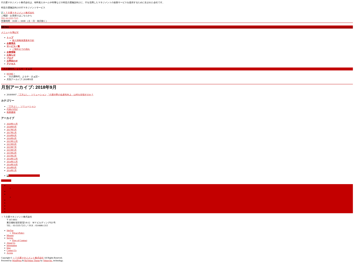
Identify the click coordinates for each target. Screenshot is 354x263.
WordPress (17, 260)
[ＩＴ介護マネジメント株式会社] (17, 13)
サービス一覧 (13, 194)
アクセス (11, 211)
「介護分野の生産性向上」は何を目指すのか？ (70, 94)
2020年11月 (12, 124)
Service (10, 238)
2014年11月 (12, 162)
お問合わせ (12, 209)
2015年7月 (12, 147)
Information (12, 245)
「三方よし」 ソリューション (31, 94)
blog (9, 248)
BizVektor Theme (32, 260)
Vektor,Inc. (48, 260)
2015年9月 (12, 144)
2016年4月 (12, 138)
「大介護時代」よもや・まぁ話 (22, 206)
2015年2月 (12, 156)
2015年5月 (12, 150)
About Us (11, 243)
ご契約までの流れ (21, 49)
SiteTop (10, 230)
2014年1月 (12, 170)
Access (10, 253)
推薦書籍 (11, 112)
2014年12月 (12, 159)
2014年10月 (12, 164)
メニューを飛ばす (10, 32)
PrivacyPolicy (18, 233)
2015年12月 (12, 141)
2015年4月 (12, 153)
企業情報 (11, 200)
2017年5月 (12, 130)
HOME (10, 74)
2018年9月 (12, 127)
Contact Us (11, 250)
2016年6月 (12, 135)
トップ (10, 185)
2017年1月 (12, 132)
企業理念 (11, 191)
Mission (10, 235)
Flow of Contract (19, 240)
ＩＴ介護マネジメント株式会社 (28, 258)
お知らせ (11, 203)
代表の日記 (12, 109)
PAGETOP (6, 180)
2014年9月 (12, 167)
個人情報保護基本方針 (23, 40)
